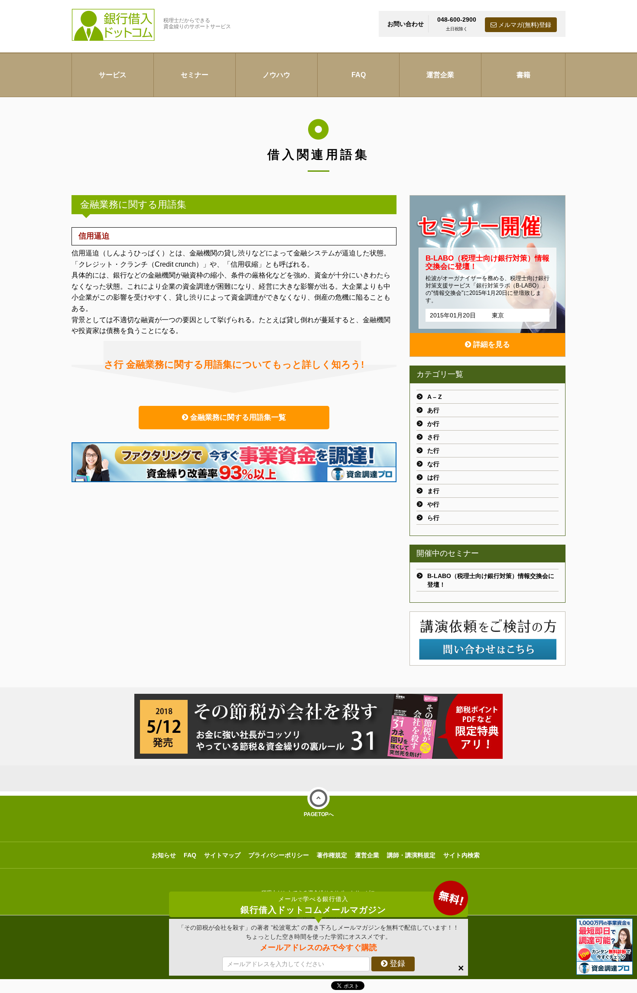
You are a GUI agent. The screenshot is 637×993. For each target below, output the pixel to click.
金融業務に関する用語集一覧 (237, 417)
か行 (433, 423)
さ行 (433, 437)
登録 (396, 963)
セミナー (194, 74)
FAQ (358, 74)
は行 (433, 477)
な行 (433, 464)
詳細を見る (490, 344)
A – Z (434, 396)
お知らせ (164, 855)
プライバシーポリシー (278, 855)
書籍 (523, 74)
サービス (113, 74)
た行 (433, 450)
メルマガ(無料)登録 (524, 24)
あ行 (433, 410)
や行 (433, 504)
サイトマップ (222, 855)
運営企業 (440, 74)
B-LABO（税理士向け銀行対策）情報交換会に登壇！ (490, 580)
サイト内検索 (461, 855)
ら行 (433, 517)
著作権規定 (332, 855)
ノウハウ (276, 74)
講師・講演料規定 (411, 855)
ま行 (433, 490)
